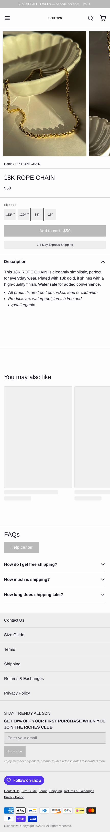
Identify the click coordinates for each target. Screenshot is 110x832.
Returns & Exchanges (24, 678)
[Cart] (101, 18)
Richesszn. (11, 826)
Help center (21, 547)
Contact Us (14, 620)
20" (23, 214)
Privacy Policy (17, 693)
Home (8, 164)
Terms (9, 649)
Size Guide (14, 635)
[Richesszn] (55, 18)
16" (50, 214)
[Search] (88, 18)
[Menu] (9, 18)
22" (9, 214)
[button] (55, 231)
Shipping (12, 664)
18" (37, 214)
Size (10, 205)
